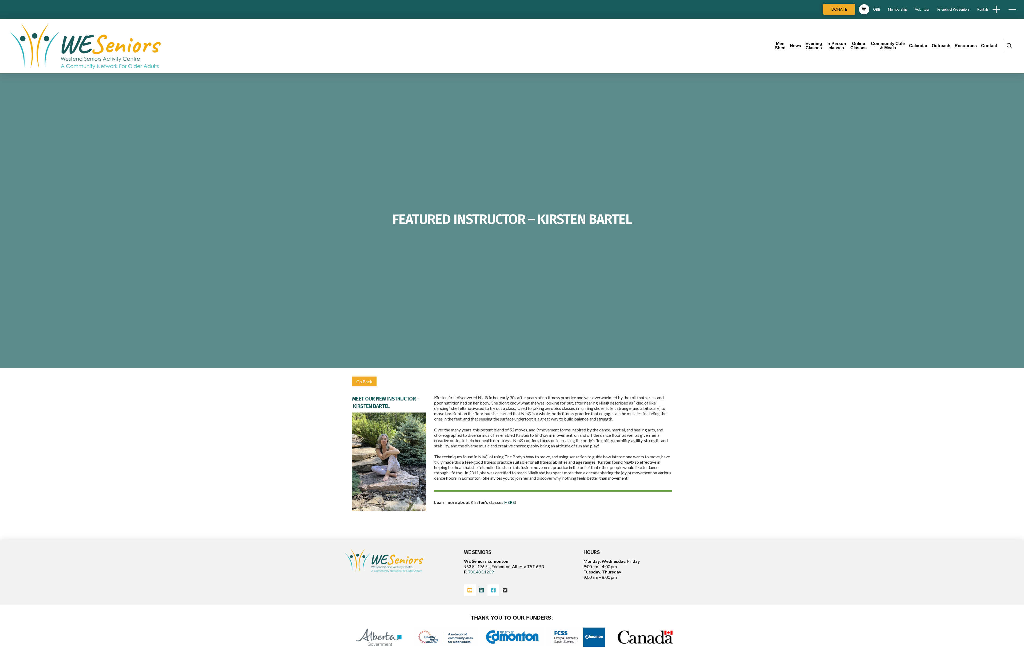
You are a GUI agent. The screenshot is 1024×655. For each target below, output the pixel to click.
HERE (509, 502)
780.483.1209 (480, 571)
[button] (864, 9)
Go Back (364, 381)
